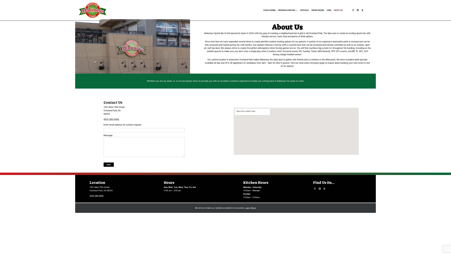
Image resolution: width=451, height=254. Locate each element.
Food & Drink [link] (269, 10)
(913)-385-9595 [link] (111, 119)
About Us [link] (338, 10)
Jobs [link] (329, 10)
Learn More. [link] (250, 208)
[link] (92, 10)
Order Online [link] (317, 10)
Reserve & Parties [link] (286, 10)
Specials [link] (304, 10)
